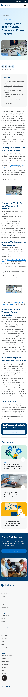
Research (4, 647)
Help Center (4, 607)
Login (25, 1)
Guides (3, 644)
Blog (2, 629)
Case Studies (5, 635)
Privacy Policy (5, 658)
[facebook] (2, 687)
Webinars (4, 638)
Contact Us (4, 621)
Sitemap (3, 673)
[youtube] (9, 687)
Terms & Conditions (6, 655)
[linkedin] (7, 687)
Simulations (4, 593)
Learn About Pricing (14, 551)
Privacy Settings (17, 692)
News (3, 641)
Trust (2, 670)
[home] (14, 585)
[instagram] (4, 687)
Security (3, 667)
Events (3, 632)
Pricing (3, 596)
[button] (25, 5)
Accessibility (4, 664)
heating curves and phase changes (12, 303)
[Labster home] (6, 5)
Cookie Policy (5, 661)
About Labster (5, 615)
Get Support (18, 1)
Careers (3, 618)
